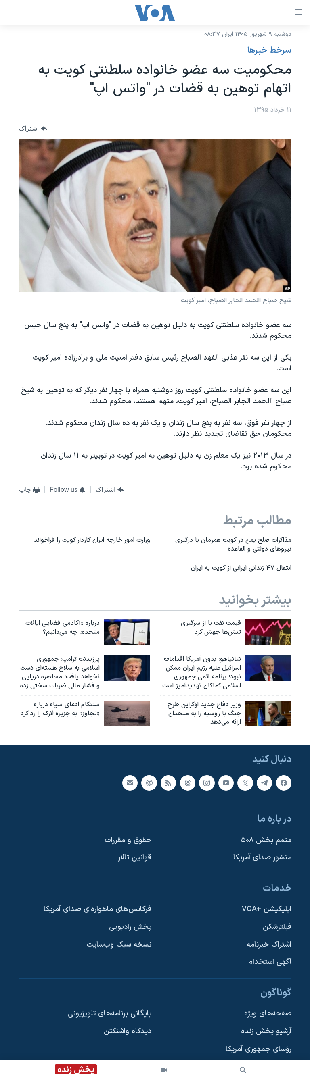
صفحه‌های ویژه (267, 1014)
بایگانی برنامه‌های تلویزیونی (109, 1014)
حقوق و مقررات (128, 840)
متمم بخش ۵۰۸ (266, 840)
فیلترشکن (277, 927)
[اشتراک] (130, 783)
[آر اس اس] (168, 783)
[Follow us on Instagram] (206, 783)
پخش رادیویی (130, 927)
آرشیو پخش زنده (266, 1031)
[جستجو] (243, 1070)
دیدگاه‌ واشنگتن (127, 1031)
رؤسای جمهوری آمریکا (258, 1049)
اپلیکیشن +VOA (266, 909)
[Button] (33, 128)
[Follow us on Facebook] (283, 783)
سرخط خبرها (269, 50)
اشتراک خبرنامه (269, 944)
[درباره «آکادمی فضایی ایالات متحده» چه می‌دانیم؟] (127, 632)
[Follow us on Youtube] (226, 783)
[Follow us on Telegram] (264, 783)
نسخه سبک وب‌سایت (118, 944)
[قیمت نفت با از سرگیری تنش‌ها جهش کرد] (268, 632)
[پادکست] (149, 783)
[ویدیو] (164, 1070)
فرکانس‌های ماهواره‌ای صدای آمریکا (97, 909)
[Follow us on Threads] (187, 783)
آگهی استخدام (269, 962)
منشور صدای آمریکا (262, 858)
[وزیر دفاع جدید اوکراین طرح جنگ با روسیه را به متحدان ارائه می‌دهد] (268, 713)
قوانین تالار (134, 858)
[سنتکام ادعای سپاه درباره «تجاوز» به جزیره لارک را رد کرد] (127, 713)
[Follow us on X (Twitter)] (245, 783)
